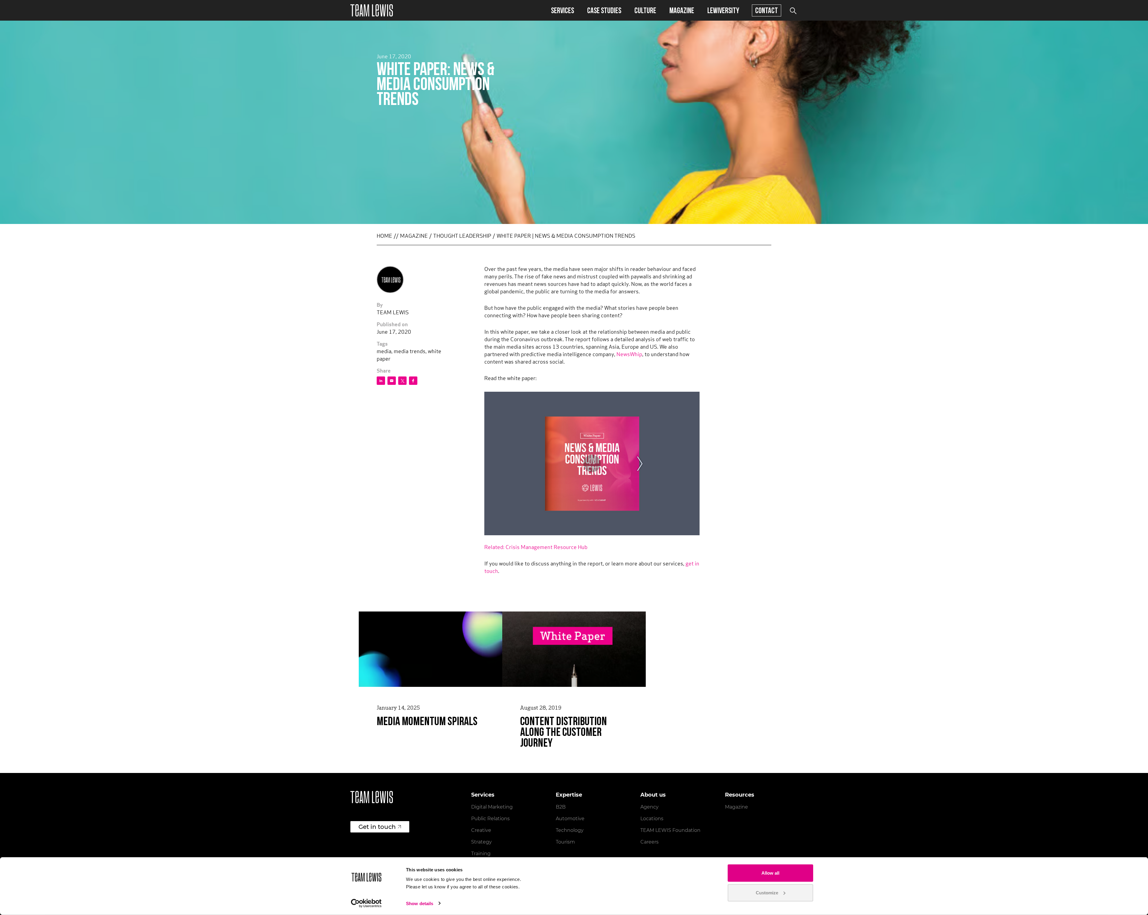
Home (384, 236)
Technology (570, 830)
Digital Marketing (492, 807)
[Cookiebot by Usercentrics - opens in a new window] (366, 903)
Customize (767, 892)
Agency (649, 807)
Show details (419, 903)
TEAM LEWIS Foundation (670, 830)
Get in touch (377, 826)
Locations (651, 818)
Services (562, 10)
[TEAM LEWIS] (371, 10)
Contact (766, 10)
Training (481, 853)
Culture (645, 10)
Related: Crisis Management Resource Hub (535, 547)
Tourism (565, 842)
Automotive (570, 818)
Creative (481, 830)
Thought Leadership (462, 236)
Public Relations (490, 818)
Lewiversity (723, 10)
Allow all (770, 873)
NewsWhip (629, 355)
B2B (561, 807)
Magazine (681, 10)
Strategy (481, 842)
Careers (649, 842)
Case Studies (604, 10)
